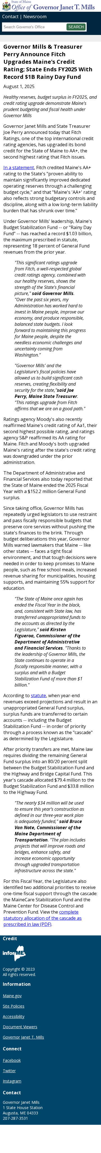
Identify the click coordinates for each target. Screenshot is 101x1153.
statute (38, 695)
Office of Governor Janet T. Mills (44, 6)
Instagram (12, 1081)
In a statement (18, 167)
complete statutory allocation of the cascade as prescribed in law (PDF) (42, 918)
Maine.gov (12, 995)
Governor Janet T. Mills (23, 1037)
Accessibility (13, 1016)
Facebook (12, 1060)
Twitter (9, 1070)
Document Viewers (20, 1026)
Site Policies (13, 1006)
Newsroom (35, 16)
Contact (10, 16)
